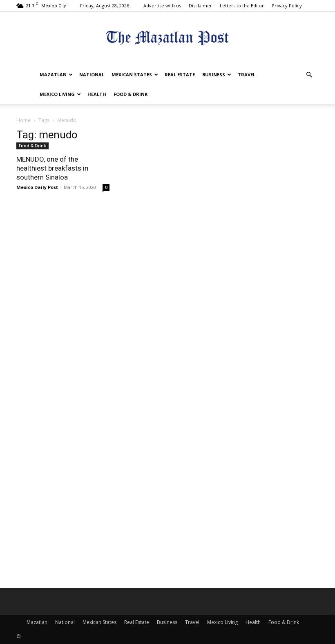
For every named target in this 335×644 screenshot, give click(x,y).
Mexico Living (57, 94)
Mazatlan (53, 74)
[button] (309, 75)
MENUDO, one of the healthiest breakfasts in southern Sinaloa (52, 168)
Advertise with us (162, 5)
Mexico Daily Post (37, 187)
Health (96, 94)
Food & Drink (130, 94)
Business (213, 74)
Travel (246, 74)
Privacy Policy (287, 5)
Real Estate (180, 74)
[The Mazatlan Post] (167, 39)
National (91, 74)
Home (23, 120)
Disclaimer (200, 5)
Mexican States (132, 74)
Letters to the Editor (242, 5)
